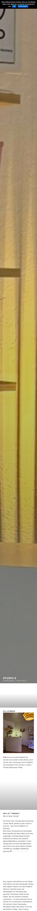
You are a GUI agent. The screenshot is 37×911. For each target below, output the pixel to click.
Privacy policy (23, 6)
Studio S (9, 678)
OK (14, 6)
